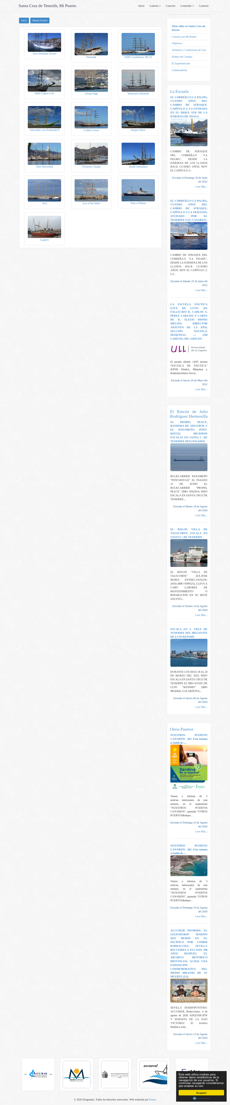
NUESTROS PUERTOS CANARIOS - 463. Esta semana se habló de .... (189, 739)
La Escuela (179, 91)
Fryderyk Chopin (91, 166)
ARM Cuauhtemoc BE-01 (138, 57)
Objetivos (177, 43)
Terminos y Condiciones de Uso (189, 50)
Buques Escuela (39, 20)
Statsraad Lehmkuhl (138, 93)
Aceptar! (201, 1093)
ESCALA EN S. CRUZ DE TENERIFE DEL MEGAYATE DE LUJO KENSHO (189, 633)
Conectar (170, 5)
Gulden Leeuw (91, 130)
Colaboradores (179, 70)
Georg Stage (91, 93)
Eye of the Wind (91, 203)
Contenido (186, 5)
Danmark (91, 57)
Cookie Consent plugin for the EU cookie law (201, 1098)
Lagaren (44, 239)
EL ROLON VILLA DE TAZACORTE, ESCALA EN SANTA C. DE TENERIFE (189, 533)
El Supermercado (181, 63)
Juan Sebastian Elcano (44, 53)
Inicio (141, 5)
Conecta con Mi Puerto (184, 36)
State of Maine (138, 203)
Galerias (154, 5)
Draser (152, 1099)
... (192, 170)
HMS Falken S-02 (44, 93)
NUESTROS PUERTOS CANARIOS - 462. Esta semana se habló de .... (189, 849)
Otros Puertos (181, 729)
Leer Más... (201, 186)
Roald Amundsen (138, 166)
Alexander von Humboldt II (44, 130)
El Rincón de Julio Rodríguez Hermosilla (189, 413)
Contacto (203, 5)
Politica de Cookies (182, 56)
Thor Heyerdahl (44, 166)
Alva (44, 203)
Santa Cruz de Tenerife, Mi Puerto (47, 5)
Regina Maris (138, 130)
